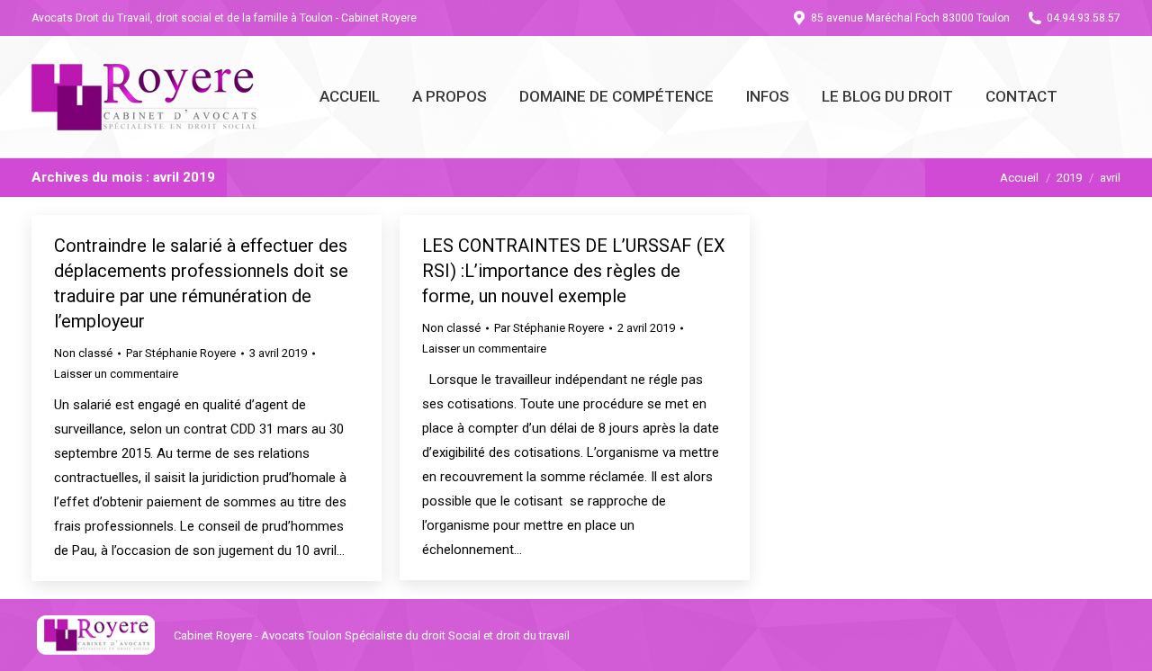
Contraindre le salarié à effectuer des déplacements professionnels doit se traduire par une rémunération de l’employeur (201, 283)
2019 (1069, 177)
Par (181, 353)
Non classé (83, 353)
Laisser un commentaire (116, 373)
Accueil (1019, 177)
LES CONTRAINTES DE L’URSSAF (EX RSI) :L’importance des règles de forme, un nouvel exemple (573, 271)
